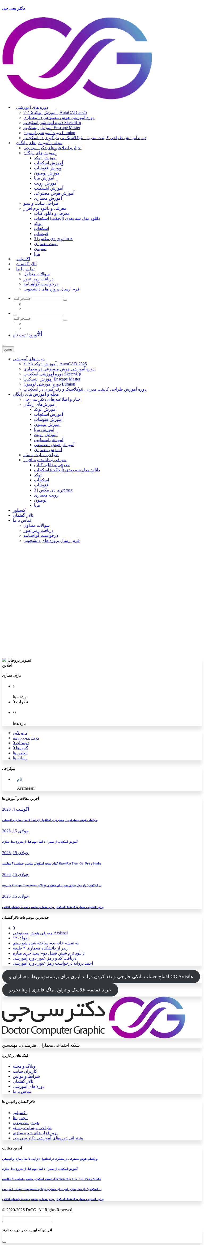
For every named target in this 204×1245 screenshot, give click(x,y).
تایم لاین (20, 732)
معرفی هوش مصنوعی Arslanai (40, 933)
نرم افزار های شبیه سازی (35, 1133)
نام (19, 779)
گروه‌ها (20, 748)
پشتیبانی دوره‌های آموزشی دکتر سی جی (48, 1138)
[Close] (4, 1242)
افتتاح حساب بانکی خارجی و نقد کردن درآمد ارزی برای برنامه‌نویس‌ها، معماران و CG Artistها (101, 976)
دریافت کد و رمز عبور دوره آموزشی (44, 958)
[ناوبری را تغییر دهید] (4, 345)
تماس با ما (22, 1091)
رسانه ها (20, 758)
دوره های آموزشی (29, 1086)
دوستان (21, 743)
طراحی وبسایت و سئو (32, 1128)
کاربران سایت (25, 1071)
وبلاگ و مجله (24, 1066)
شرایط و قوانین (26, 1076)
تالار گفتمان (23, 1081)
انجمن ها (20, 753)
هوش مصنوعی (26, 1122)
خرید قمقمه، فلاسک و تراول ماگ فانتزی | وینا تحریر (60, 989)
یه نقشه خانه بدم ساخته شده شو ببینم (46, 943)
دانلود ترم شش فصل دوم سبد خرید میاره (48, 953)
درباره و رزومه (26, 737)
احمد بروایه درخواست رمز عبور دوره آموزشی (53, 963)
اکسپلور (20, 1112)
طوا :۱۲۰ (21, 938)
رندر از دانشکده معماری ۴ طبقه (41, 948)
